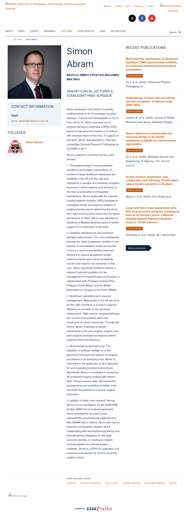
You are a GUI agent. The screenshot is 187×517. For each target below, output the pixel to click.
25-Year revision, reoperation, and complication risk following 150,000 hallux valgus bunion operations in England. (152, 180)
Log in (127, 6)
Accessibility (172, 10)
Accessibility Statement (155, 482)
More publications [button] (137, 248)
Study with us (85, 31)
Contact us (138, 6)
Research (50, 31)
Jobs (102, 31)
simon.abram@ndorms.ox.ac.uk (29, 120)
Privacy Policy (111, 482)
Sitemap (173, 482)
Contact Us (71, 482)
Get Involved (118, 31)
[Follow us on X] (133, 18)
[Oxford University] (168, 6)
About (9, 31)
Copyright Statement (131, 482)
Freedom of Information (90, 482)
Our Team (66, 31)
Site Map (107, 6)
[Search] (180, 32)
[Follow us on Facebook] (142, 18)
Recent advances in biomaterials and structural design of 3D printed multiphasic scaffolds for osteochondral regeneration (151, 138)
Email (14, 115)
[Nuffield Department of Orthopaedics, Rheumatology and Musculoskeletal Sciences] (48, 5)
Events (34, 31)
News (21, 31)
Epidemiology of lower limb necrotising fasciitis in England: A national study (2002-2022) (150, 101)
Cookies (118, 6)
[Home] (8, 39)
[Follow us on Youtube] (152, 18)
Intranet (150, 6)
